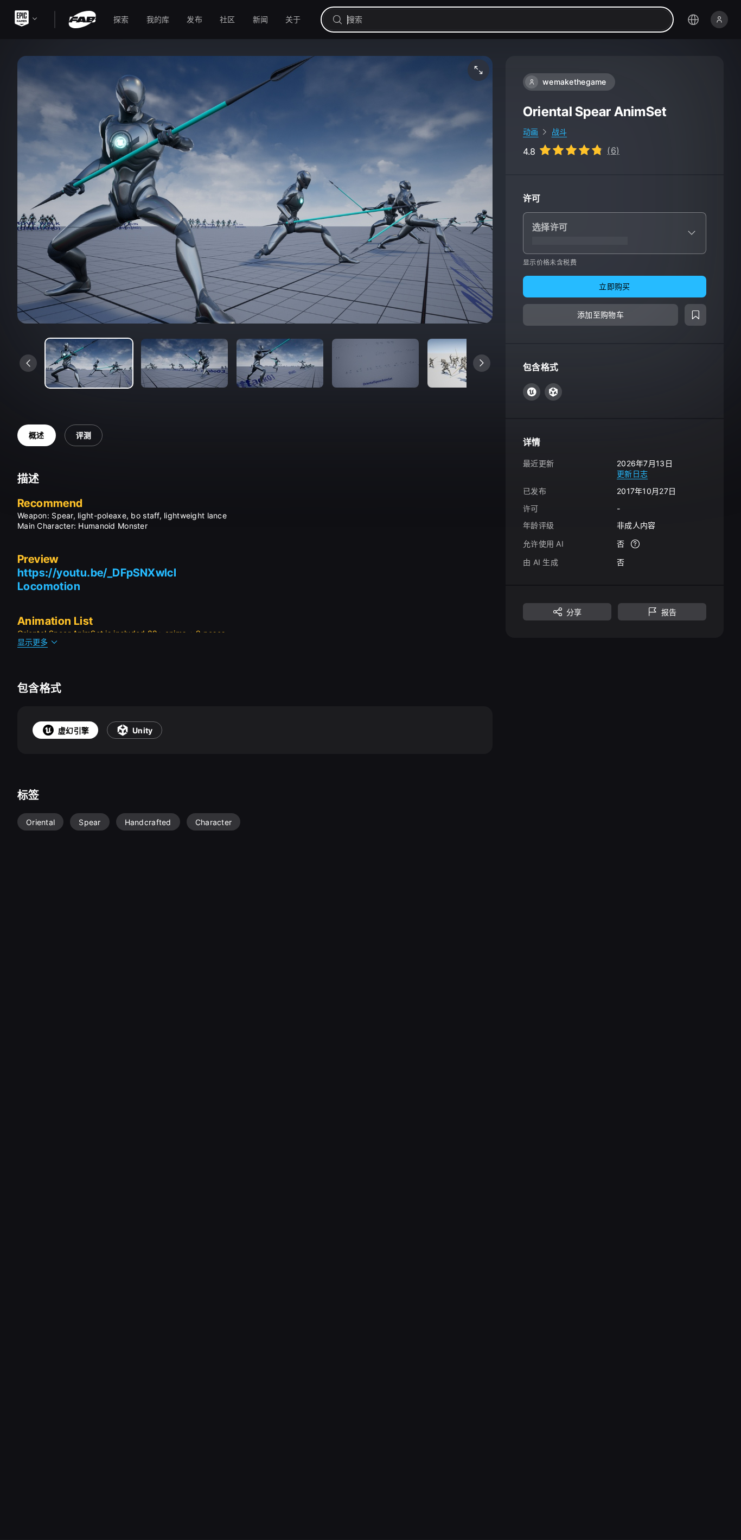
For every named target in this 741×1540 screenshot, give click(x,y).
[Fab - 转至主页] (82, 19)
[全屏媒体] (478, 70)
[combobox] (504, 19)
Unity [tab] (142, 730)
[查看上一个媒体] (28, 363)
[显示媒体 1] (184, 363)
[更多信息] (635, 543)
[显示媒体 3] (375, 363)
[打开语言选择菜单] (693, 19)
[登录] (719, 19)
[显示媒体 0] (89, 363)
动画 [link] (531, 131)
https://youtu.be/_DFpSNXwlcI (96, 572)
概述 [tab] (36, 435)
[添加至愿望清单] (695, 315)
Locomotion (48, 586)
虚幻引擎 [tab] (73, 730)
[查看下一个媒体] (481, 363)
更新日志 (632, 473)
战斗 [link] (559, 131)
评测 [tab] (84, 435)
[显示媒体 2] (280, 363)
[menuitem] (121, 19)
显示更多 (32, 642)
